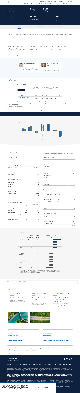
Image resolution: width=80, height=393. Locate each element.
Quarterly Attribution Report (14, 340)
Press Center (40, 359)
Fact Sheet (10, 333)
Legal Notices (10, 362)
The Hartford (48, 364)
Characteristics (41, 26)
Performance (29, 26)
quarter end (29, 89)
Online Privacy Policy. (8, 391)
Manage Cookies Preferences (42, 387)
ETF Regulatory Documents (42, 362)
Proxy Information (29, 362)
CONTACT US (61, 1)
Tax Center (49, 359)
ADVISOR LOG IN (69, 1)
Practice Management (45, 3)
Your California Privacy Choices (62, 364)
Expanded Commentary (35, 19)
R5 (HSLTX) (10, 17)
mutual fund (25, 375)
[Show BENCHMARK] (38, 120)
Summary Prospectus (47, 333)
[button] (30, 18)
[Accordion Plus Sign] (6, 282)
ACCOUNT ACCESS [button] (54, 1)
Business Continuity (37, 364)
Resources (57, 3)
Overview (19, 26)
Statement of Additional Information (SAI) (52, 338)
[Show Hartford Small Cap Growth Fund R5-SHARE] (26, 120)
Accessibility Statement (12, 364)
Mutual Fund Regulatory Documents (59, 362)
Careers (31, 359)
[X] (67, 359)
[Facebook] (70, 359)
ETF (30, 375)
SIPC (35, 379)
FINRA (33, 379)
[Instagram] (72, 359)
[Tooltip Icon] (23, 95)
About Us (65, 3)
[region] (28, 387)
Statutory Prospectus (47, 335)
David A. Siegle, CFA (29, 63)
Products (25, 3)
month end (21, 89)
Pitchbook (10, 338)
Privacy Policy (19, 362)
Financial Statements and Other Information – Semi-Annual (56, 340)
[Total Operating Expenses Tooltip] (19, 165)
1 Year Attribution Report (13, 343)
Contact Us (23, 359)
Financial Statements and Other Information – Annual (55, 343)
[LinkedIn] (65, 359)
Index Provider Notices (25, 364)
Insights (33, 3)
